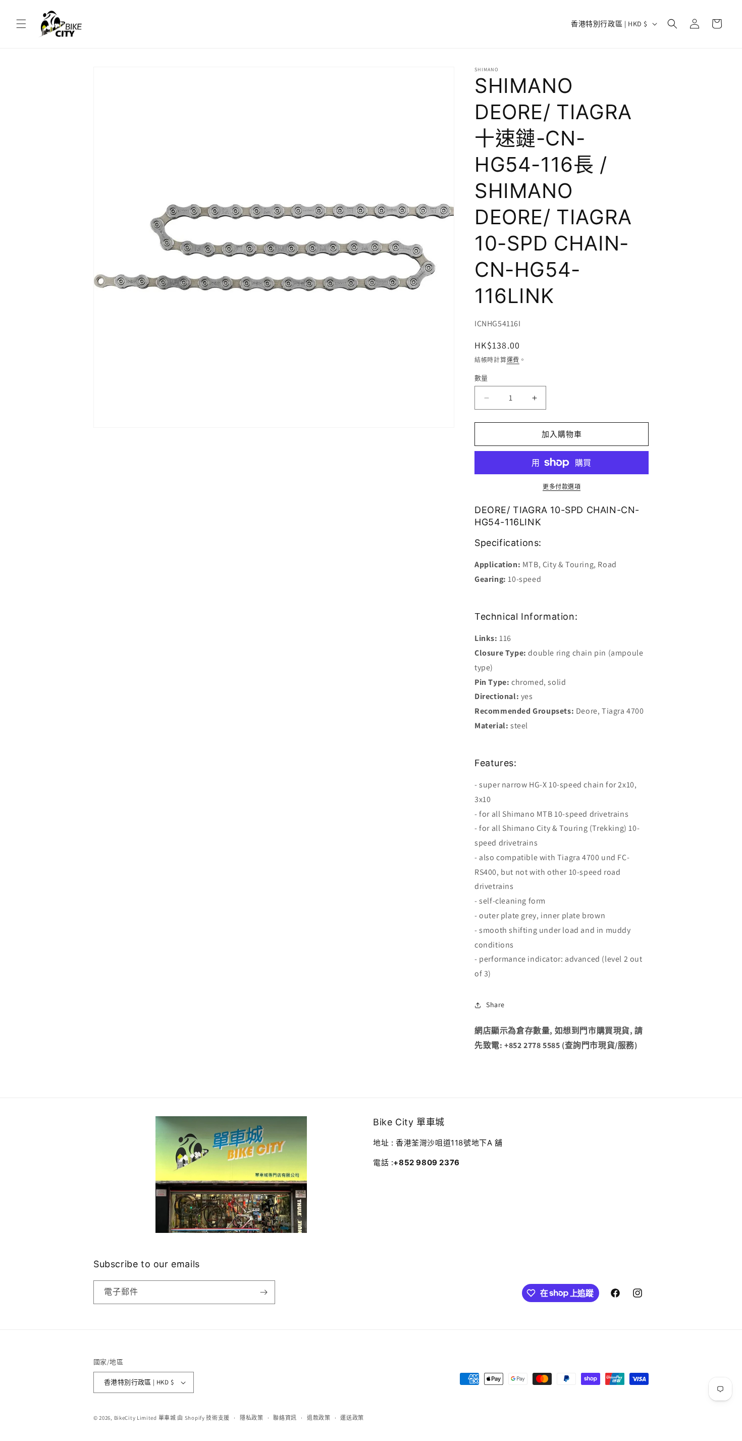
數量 (481, 378)
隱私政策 (251, 1417)
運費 (513, 360)
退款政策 (319, 1417)
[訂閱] (263, 1292)
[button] (21, 24)
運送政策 (352, 1417)
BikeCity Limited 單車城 (145, 1417)
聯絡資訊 (285, 1417)
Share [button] (495, 1004)
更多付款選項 (561, 486)
